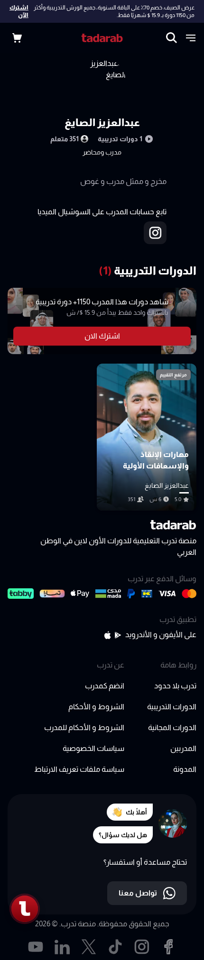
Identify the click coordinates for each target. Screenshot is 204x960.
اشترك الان (102, 336)
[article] (146, 437)
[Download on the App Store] (107, 635)
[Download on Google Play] (118, 635)
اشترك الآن (18, 11)
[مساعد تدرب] (24, 909)
